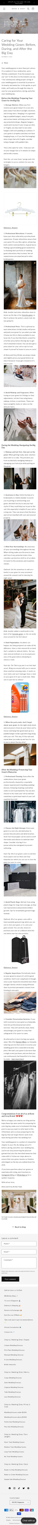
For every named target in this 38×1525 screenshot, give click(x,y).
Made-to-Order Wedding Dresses (16, 1474)
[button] (4, 8)
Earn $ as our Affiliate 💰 (13, 1315)
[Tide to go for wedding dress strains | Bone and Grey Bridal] (20, 714)
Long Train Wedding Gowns (14, 1452)
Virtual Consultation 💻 (12, 1327)
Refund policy (17, 1520)
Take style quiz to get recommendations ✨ (18, 1321)
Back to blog (20, 1227)
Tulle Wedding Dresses (12, 1392)
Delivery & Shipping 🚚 (12, 1305)
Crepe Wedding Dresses (13, 1378)
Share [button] (6, 63)
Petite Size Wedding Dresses (14, 1422)
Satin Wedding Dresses (12, 1382)
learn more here (18, 1059)
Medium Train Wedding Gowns (15, 1447)
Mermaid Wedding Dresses (14, 1355)
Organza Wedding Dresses (13, 1387)
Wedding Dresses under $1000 (15, 1412)
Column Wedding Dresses (13, 1345)
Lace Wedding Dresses (12, 1397)
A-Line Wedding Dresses (13, 1359)
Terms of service (14, 1523)
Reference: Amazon (11, 228)
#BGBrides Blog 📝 (11, 1296)
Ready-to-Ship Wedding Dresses (16, 1470)
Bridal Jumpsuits (10, 1364)
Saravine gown (27, 315)
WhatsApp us (22, 1175)
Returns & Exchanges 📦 (13, 1310)
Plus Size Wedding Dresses (14, 1427)
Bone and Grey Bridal (17, 1517)
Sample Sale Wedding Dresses (15, 1479)
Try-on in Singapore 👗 (12, 1301)
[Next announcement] (34, 2)
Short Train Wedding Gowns (14, 1442)
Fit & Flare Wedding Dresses (14, 1350)
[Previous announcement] (4, 2)
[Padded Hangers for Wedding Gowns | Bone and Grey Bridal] (20, 225)
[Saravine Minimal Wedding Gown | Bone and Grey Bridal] (20, 309)
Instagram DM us (8, 1175)
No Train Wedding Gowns (13, 1456)
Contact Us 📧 (9, 1332)
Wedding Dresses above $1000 (15, 1417)
